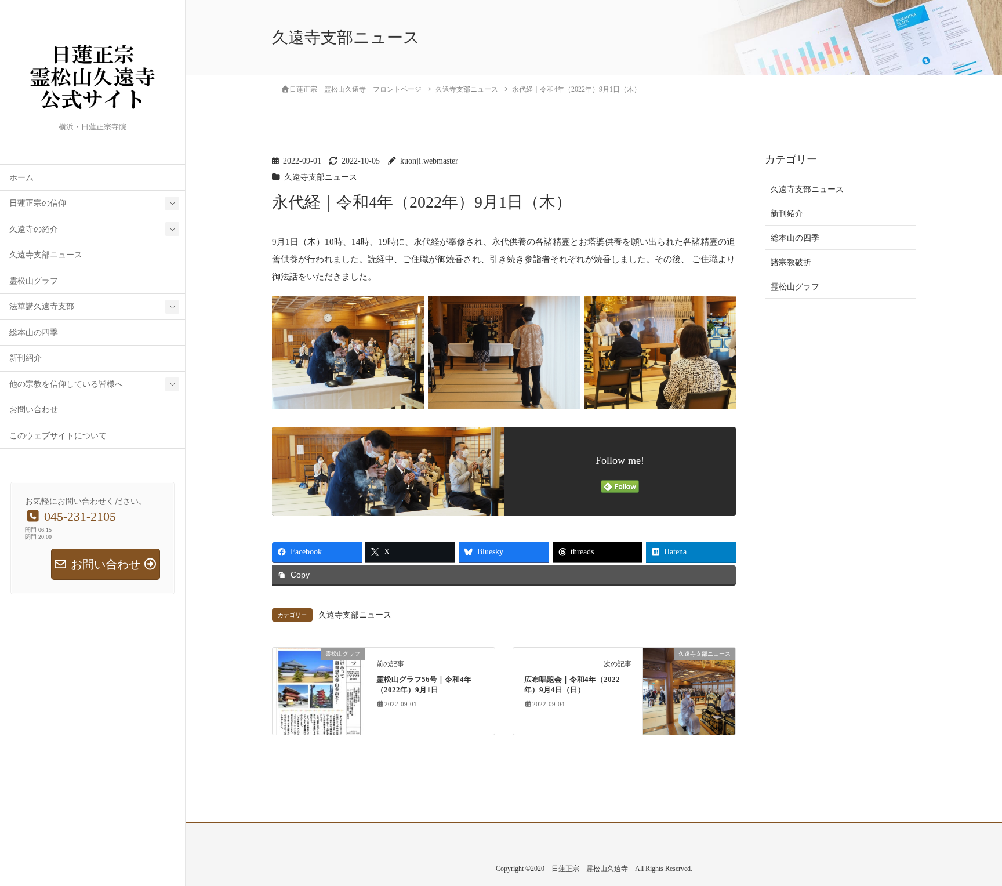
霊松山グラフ (33, 281)
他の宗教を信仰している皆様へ (66, 384)
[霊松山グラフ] (319, 690)
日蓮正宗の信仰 (37, 203)
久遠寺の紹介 (33, 229)
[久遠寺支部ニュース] (689, 690)
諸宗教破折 (791, 262)
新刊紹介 (25, 358)
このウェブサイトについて (58, 435)
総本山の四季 (33, 332)
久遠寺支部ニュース (45, 254)
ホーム (21, 177)
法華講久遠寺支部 (41, 306)
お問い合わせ (33, 409)
